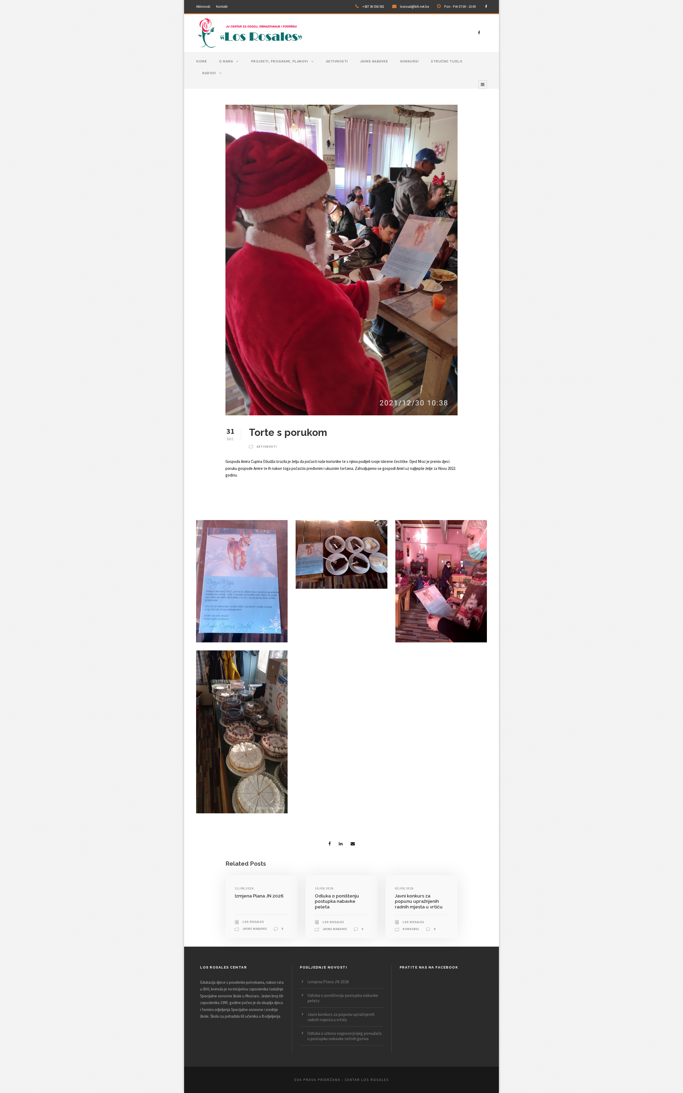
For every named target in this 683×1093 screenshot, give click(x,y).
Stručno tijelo (446, 61)
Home (201, 61)
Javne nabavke (374, 61)
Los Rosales (253, 922)
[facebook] (486, 6)
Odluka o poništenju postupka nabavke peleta (337, 901)
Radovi (209, 73)
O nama (226, 61)
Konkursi (409, 61)
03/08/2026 (404, 888)
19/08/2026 (324, 888)
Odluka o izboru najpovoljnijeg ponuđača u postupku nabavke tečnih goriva (344, 1035)
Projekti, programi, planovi (279, 61)
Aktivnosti (203, 6)
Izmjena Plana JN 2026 (259, 896)
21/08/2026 (244, 888)
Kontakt (222, 6)
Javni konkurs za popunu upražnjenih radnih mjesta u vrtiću (419, 901)
